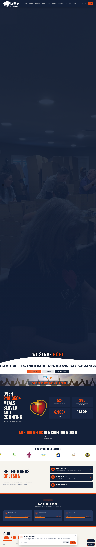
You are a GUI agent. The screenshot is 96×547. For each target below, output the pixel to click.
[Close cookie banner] (75, 535)
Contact (74, 3)
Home (26, 3)
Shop (66, 3)
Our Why (49, 371)
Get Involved (60, 3)
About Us (31, 3)
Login (85, 3)
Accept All (73, 542)
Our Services (37, 3)
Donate (90, 3)
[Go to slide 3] (46, 360)
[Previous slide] (3, 185)
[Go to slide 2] (45, 360)
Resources (54, 3)
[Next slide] (93, 185)
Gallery (48, 3)
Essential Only (66, 542)
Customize (25, 542)
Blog (70, 3)
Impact (43, 3)
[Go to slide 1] (44, 360)
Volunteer (63, 371)
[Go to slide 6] (51, 360)
